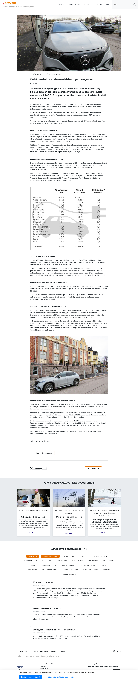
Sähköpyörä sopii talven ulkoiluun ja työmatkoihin (54, 630)
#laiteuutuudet (30, 561)
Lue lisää (32, 533)
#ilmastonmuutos (87, 565)
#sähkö (68, 510)
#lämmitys (60, 510)
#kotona (106, 570)
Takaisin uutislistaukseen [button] (42, 453)
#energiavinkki (77, 561)
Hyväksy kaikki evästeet (30, 677)
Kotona (77, 4)
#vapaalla (104, 515)
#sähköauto (36, 74)
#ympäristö (62, 561)
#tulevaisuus (108, 561)
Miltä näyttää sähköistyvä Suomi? (47, 608)
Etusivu (62, 4)
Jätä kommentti (93, 468)
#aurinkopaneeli (69, 574)
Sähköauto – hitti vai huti (43, 582)
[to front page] (10, 3)
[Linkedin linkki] (117, 652)
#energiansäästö (71, 570)
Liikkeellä (86, 4)
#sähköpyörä (47, 561)
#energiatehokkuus (90, 570)
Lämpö (95, 4)
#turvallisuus (108, 513)
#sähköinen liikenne (53, 74)
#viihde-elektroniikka (50, 570)
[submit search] (134, 4)
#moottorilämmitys (102, 556)
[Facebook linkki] (114, 652)
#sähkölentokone (68, 565)
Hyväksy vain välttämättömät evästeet (60, 677)
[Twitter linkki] (120, 652)
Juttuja (70, 4)
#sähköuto (32, 570)
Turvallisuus (104, 4)
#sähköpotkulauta (48, 565)
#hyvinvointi (95, 510)
